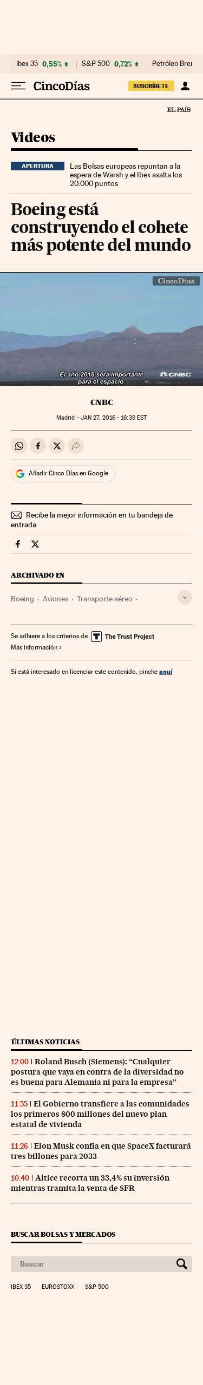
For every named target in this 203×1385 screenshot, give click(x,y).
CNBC (101, 402)
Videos (33, 138)
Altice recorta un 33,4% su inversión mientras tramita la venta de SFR (90, 1183)
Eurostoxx (58, 1287)
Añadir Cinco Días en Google (68, 473)
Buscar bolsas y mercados (63, 1234)
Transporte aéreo (105, 598)
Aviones (55, 598)
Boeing (22, 598)
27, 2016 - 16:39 (114, 417)
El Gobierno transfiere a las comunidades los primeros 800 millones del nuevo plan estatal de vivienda (100, 1114)
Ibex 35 (27, 64)
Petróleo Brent (174, 64)
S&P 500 (96, 64)
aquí (165, 671)
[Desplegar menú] (18, 86)
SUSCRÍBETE (151, 86)
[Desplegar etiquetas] (185, 597)
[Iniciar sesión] (185, 86)
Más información (34, 647)
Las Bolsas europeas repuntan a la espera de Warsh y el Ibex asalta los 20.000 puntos (126, 175)
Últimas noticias (45, 1042)
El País (178, 109)
